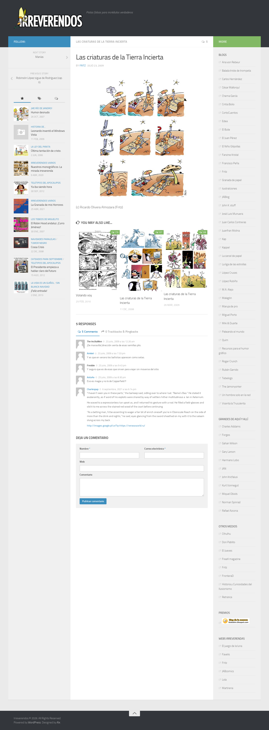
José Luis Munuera (232, 213)
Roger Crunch (229, 361)
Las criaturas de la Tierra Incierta (101, 41)
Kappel (226, 247)
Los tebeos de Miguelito (45, 219)
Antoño (90, 377)
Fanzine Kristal (230, 155)
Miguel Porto (229, 314)
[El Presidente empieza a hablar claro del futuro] (21, 265)
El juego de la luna (232, 646)
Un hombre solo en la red (236, 395)
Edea (225, 121)
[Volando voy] (98, 259)
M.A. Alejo (227, 289)
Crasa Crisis (37, 247)
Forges (226, 435)
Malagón (227, 298)
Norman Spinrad (231, 502)
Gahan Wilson (229, 443)
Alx (58, 722)
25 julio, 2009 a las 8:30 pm (112, 377)
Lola (224, 679)
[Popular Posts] (22, 99)
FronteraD (228, 576)
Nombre (85, 448)
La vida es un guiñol (42, 283)
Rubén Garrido (230, 369)
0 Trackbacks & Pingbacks (121, 331)
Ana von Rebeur (231, 62)
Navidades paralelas (43, 239)
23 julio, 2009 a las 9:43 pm (112, 365)
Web (82, 461)
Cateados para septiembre (46, 259)
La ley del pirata (40, 146)
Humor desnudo (40, 112)
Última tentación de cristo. (46, 150)
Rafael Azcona (230, 510)
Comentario (86, 474)
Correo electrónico (155, 448)
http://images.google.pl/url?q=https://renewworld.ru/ (116, 425)
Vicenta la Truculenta (233, 403)
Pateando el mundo (233, 331)
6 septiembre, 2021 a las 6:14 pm (119, 389)
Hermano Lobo (230, 460)
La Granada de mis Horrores (47, 204)
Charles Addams (231, 426)
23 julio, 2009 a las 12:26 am (120, 341)
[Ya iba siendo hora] (21, 188)
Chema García (229, 96)
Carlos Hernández (232, 79)
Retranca (227, 597)
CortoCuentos (230, 112)
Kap (224, 239)
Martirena (227, 688)
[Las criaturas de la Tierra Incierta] (142, 260)
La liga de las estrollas (234, 264)
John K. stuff (229, 205)
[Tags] (39, 99)
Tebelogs (227, 378)
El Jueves (227, 550)
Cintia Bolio (228, 104)
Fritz (83, 65)
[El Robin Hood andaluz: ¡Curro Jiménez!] (21, 224)
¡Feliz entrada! (39, 291)
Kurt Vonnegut (230, 485)
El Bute (226, 129)
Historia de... (38, 126)
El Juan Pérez (229, 138)
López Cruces (229, 272)
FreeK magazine (231, 559)
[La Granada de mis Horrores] (21, 206)
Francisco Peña (230, 163)
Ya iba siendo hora (41, 187)
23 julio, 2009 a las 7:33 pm (111, 353)
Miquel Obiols (230, 494)
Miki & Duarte (230, 323)
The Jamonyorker (232, 386)
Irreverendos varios (43, 162)
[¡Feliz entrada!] (21, 287)
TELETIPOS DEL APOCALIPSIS (46, 182)
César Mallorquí (231, 87)
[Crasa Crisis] (21, 242)
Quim (225, 340)
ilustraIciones (229, 188)
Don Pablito (228, 542)
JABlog (225, 197)
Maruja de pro (230, 306)
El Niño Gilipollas (231, 146)
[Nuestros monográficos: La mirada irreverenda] (21, 168)
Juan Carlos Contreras (234, 222)
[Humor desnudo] (21, 113)
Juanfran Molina (231, 230)
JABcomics (228, 671)
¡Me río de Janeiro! (41, 108)
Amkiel (90, 353)
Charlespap (92, 389)
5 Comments (90, 331)
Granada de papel (232, 180)
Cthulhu (226, 533)
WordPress (34, 722)
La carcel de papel (232, 256)
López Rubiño (230, 281)
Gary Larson (228, 451)
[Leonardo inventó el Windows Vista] (21, 132)
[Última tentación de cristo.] (21, 150)
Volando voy (84, 295)
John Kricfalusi (230, 477)
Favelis (226, 654)
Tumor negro (39, 243)
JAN (224, 468)
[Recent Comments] (56, 99)
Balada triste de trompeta (236, 70)
